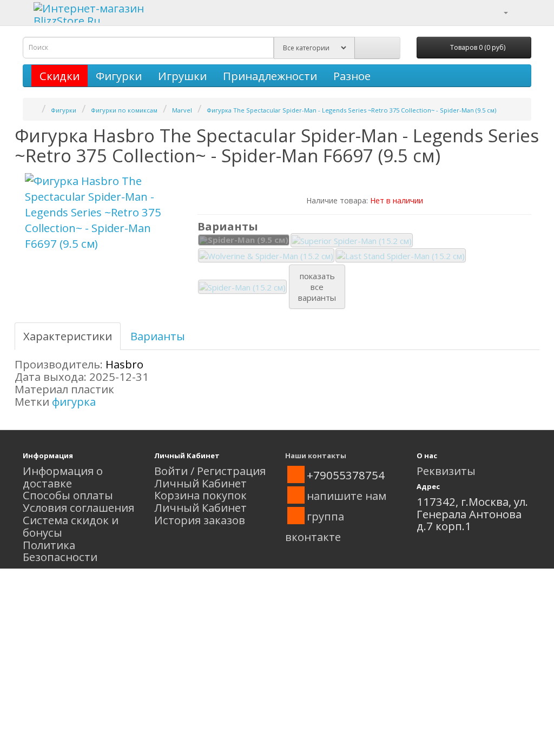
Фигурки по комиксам (124, 110)
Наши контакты (315, 455)
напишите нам (346, 495)
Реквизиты (446, 470)
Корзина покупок (200, 495)
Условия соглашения (78, 507)
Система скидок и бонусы (70, 526)
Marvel (182, 110)
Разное (352, 75)
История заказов (199, 519)
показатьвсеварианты (317, 286)
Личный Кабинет (200, 483)
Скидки (59, 75)
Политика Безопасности (60, 551)
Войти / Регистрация (210, 470)
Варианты (157, 336)
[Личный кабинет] (499, 11)
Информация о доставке (63, 477)
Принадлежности (270, 75)
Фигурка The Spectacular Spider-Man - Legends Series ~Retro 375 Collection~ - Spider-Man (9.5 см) (351, 110)
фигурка (74, 401)
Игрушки (182, 75)
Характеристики (67, 336)
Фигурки (119, 75)
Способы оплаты (68, 495)
